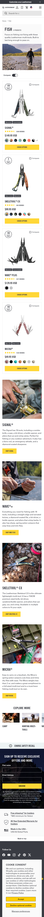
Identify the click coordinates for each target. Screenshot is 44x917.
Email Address (8, 775)
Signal (9, 127)
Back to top (22, 839)
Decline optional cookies (21, 905)
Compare (7, 75)
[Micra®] (22, 325)
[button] (26, 7)
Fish (10, 21)
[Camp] (11, 718)
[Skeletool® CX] (22, 177)
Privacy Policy (18, 893)
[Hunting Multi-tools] (30, 718)
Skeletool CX (12, 201)
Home (4, 21)
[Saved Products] (22, 7)
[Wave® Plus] (22, 251)
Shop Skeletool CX (11, 614)
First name (6, 765)
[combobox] (22, 13)
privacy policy (14, 800)
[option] (7, 140)
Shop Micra (9, 696)
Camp (4, 726)
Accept (21, 899)
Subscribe (22, 786)
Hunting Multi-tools (29, 728)
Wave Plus (11, 275)
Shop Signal (9, 451)
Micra (9, 349)
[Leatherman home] (8, 7)
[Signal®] (22, 104)
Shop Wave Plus (10, 532)
